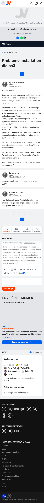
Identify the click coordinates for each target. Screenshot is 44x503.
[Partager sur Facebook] (17, 38)
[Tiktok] (35, 408)
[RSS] (29, 408)
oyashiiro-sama (16, 82)
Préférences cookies (10, 476)
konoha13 (14, 173)
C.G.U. (4, 456)
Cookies (5, 469)
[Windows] (16, 430)
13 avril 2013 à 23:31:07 (17, 177)
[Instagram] (16, 408)
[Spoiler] (34, 269)
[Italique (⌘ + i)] (8, 269)
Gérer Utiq (6, 473)
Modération (6, 462)
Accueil (4, 23)
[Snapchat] (10, 415)
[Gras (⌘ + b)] (4, 269)
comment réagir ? (29, 243)
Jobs (4, 486)
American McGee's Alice (16, 23)
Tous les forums (31, 23)
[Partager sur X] (24, 38)
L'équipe (5, 449)
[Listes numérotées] (24, 269)
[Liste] (20, 269)
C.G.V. (4, 459)
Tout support (16, 33)
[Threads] (4, 415)
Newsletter (6, 479)
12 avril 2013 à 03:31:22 (17, 86)
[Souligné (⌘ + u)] (11, 269)
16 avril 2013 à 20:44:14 (17, 196)
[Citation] (27, 269)
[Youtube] (23, 408)
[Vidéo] (11, 273)
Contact (5, 445)
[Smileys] (4, 273)
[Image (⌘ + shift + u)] (8, 273)
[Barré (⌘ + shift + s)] (15, 269)
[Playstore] (4, 430)
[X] (10, 408)
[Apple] (10, 430)
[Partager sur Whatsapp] (21, 38)
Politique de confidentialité (13, 466)
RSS (3, 483)
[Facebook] (4, 408)
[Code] (31, 269)
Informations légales (10, 452)
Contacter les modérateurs (15, 378)
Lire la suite (6, 337)
